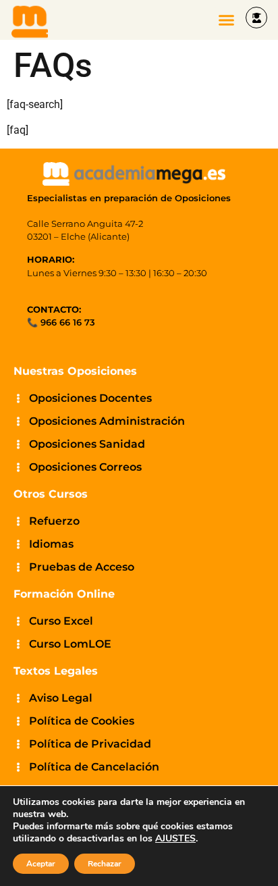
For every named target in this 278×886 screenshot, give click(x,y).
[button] (227, 20)
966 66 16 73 (67, 322)
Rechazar (104, 863)
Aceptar (40, 863)
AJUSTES (175, 839)
